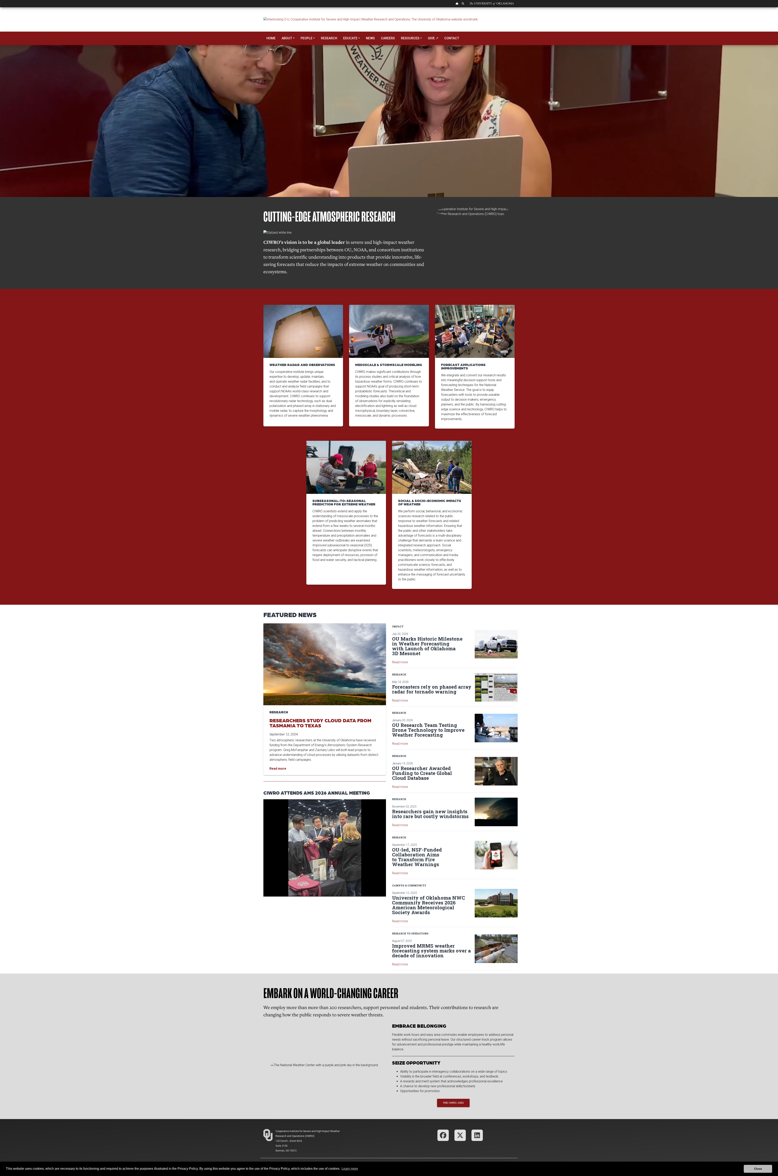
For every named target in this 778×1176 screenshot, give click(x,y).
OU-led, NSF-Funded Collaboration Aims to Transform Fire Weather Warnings (417, 857)
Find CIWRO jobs (453, 1102)
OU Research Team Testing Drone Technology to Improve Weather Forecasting (428, 730)
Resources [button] (410, 38)
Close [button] (758, 1168)
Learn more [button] (350, 1168)
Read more (400, 662)
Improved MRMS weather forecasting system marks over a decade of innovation (431, 951)
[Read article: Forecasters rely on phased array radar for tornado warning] (496, 687)
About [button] (287, 38)
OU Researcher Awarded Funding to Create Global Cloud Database (422, 773)
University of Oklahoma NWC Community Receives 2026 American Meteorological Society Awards (428, 905)
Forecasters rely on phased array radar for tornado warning (431, 689)
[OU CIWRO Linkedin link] (477, 1135)
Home (271, 38)
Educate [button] (350, 38)
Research (329, 38)
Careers (388, 38)
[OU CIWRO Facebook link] (443, 1135)
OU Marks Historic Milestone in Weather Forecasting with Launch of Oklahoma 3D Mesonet (427, 646)
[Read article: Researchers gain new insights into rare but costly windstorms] (496, 812)
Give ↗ (433, 38)
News (370, 38)
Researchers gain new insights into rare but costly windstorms (430, 814)
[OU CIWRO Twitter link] (460, 1135)
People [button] (306, 38)
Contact (451, 38)
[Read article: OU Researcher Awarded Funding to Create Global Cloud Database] (496, 771)
